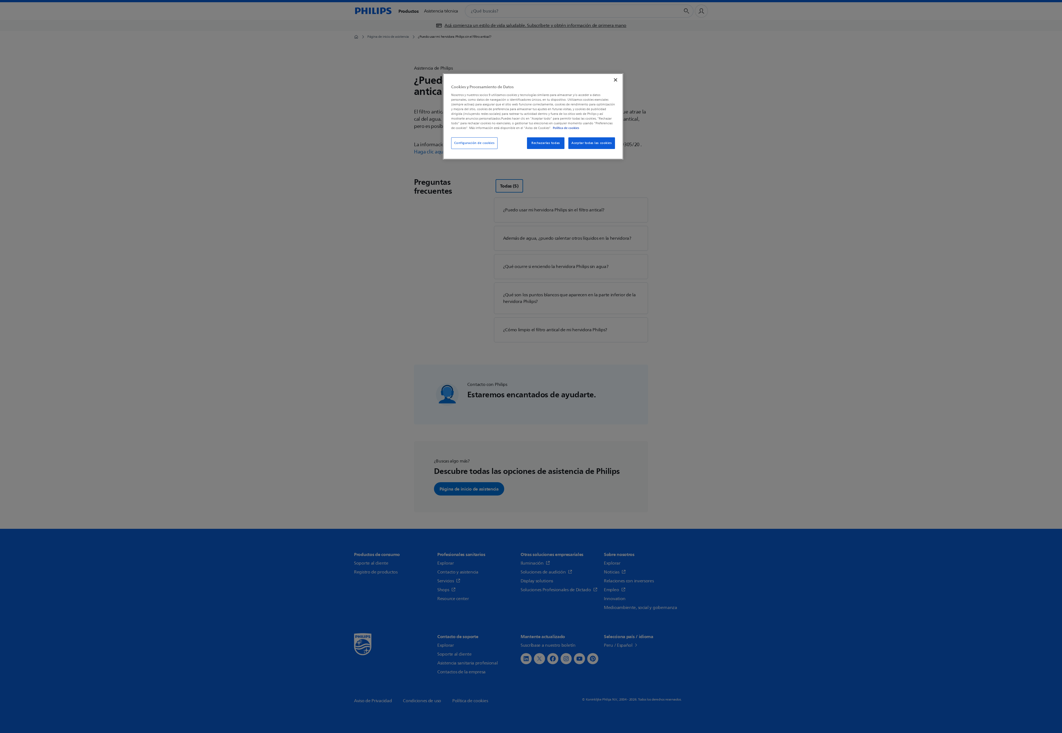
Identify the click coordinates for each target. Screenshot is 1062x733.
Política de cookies (566, 128)
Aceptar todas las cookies (591, 143)
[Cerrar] (615, 80)
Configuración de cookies (474, 143)
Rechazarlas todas (545, 143)
